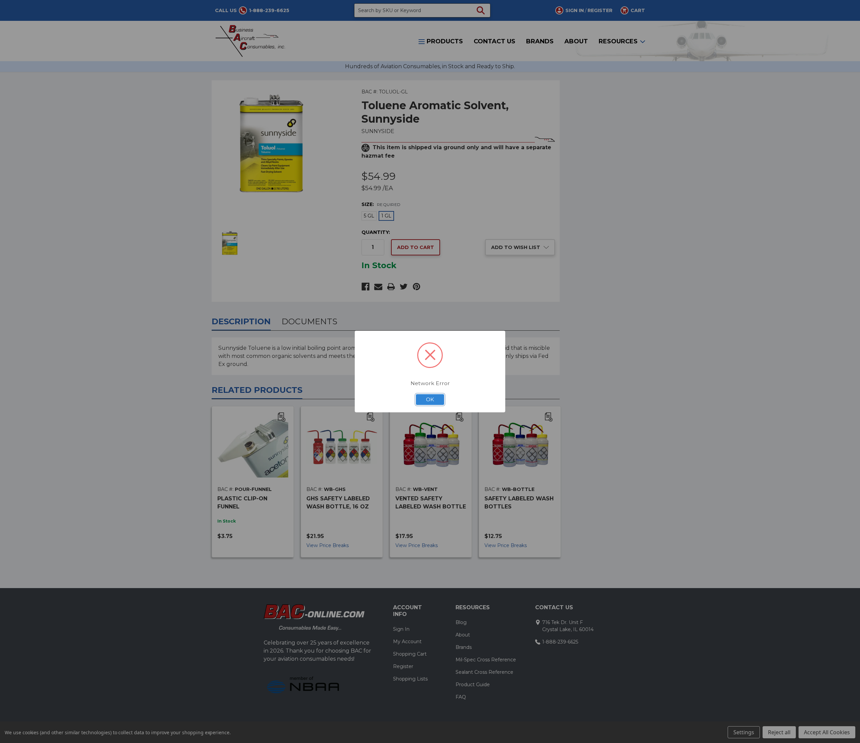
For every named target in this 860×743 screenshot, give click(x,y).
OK (430, 400)
